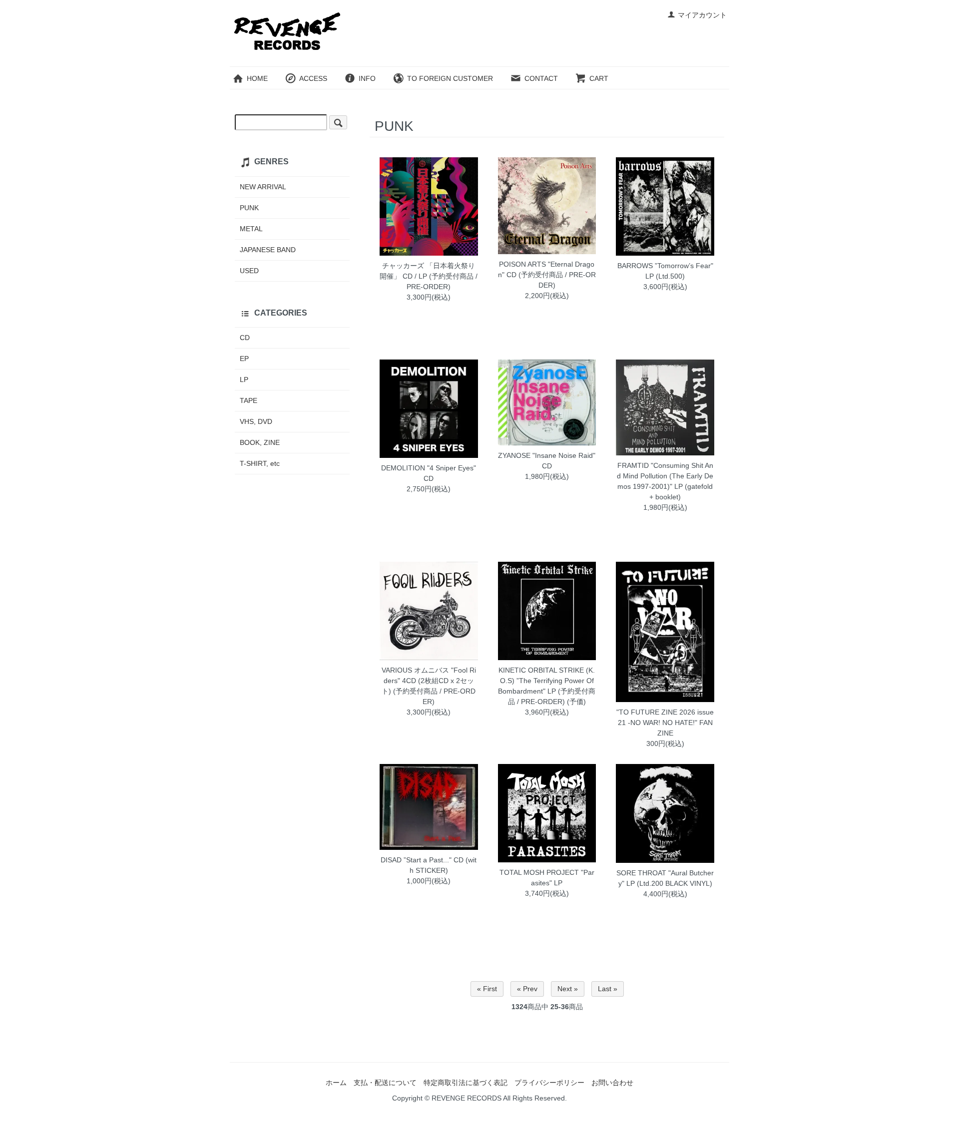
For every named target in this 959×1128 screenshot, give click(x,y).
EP (244, 359)
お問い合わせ (612, 1083)
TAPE (248, 400)
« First (487, 989)
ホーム (336, 1083)
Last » (607, 989)
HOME (257, 78)
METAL (251, 229)
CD (245, 338)
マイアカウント (702, 15)
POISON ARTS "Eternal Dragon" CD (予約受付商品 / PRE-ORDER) (547, 274)
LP (244, 379)
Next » (567, 989)
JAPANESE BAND (268, 250)
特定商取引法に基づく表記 (465, 1083)
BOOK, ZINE (260, 442)
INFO (367, 78)
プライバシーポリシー (549, 1083)
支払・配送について (385, 1083)
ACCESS (313, 78)
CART (598, 78)
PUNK (249, 208)
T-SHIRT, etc (260, 463)
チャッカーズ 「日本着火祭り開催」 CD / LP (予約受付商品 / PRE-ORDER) (429, 276)
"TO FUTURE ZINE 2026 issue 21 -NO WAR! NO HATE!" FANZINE (665, 722)
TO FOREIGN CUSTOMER (450, 78)
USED (249, 271)
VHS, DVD (256, 421)
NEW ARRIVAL (263, 187)
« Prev (527, 989)
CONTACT (541, 78)
